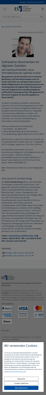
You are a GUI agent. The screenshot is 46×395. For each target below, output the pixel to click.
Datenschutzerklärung (16, 372)
